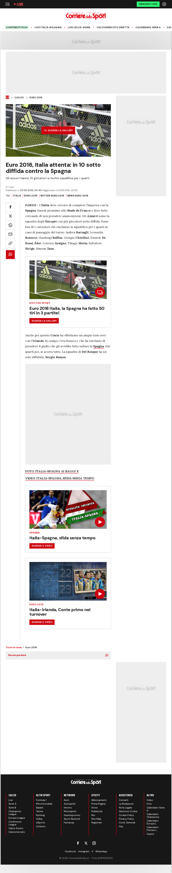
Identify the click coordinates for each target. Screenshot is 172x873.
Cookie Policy (126, 815)
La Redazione (126, 803)
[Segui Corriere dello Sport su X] (86, 843)
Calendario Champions (153, 815)
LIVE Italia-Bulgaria (48, 27)
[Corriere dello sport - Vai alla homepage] (86, 16)
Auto (66, 800)
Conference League (15, 823)
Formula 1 (41, 800)
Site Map (96, 818)
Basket (39, 807)
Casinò (150, 833)
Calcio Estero (16, 828)
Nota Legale (125, 807)
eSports (40, 822)
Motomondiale (44, 803)
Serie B (12, 807)
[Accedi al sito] (164, 4)
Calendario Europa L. (153, 822)
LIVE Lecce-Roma (79, 27)
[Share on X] (10, 216)
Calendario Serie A (148, 27)
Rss (93, 815)
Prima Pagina (98, 803)
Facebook (70, 851)
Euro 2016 (36, 97)
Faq (121, 826)
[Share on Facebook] (10, 207)
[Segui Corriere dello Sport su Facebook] (78, 843)
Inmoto (68, 807)
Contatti (123, 800)
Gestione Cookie (128, 811)
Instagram (83, 851)
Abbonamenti (98, 800)
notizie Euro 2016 (52, 195)
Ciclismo (41, 826)
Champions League (15, 813)
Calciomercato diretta (113, 27)
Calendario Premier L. (153, 829)
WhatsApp (101, 851)
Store (94, 807)
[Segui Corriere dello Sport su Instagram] (94, 843)
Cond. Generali (127, 822)
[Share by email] (10, 234)
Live (20, 4)
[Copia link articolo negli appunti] (10, 243)
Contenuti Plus (17, 27)
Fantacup (69, 822)
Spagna (34, 532)
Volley (39, 818)
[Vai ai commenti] (10, 254)
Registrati (96, 822)
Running (40, 815)
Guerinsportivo (72, 815)
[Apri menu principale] (7, 4)
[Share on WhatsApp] (10, 225)
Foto (149, 803)
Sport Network (72, 818)
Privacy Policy (126, 818)
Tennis (39, 811)
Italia (17, 195)
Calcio (19, 97)
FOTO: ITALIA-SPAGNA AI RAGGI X (52, 471)
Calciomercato (17, 831)
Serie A (12, 803)
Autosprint (70, 803)
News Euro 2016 (77, 195)
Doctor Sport (40, 303)
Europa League (17, 817)
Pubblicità (96, 811)
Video (150, 800)
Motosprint (70, 811)
